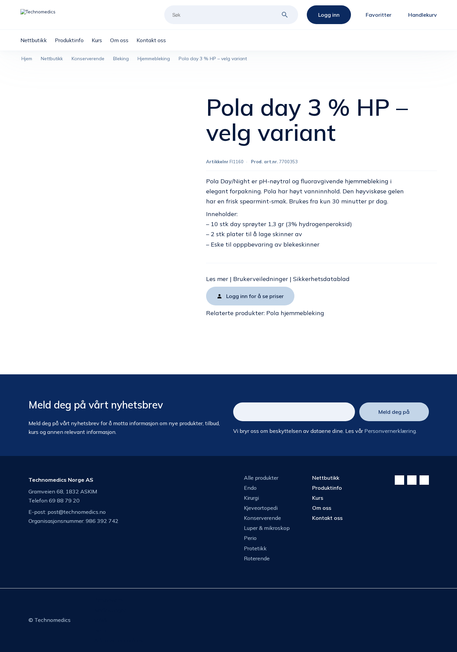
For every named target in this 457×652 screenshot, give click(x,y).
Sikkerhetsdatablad (321, 279)
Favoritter (378, 14)
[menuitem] (37, 40)
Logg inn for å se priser (255, 296)
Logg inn (329, 14)
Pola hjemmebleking (295, 313)
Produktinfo (327, 487)
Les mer (217, 279)
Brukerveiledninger (260, 279)
